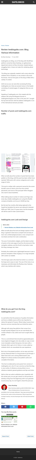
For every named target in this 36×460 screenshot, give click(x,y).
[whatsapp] (30, 406)
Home (18, 451)
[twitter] (14, 406)
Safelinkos (18, 2)
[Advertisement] (18, 25)
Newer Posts (5, 436)
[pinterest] (22, 406)
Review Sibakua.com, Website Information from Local (19, 227)
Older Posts (30, 436)
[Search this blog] (34, 2)
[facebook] (5, 406)
